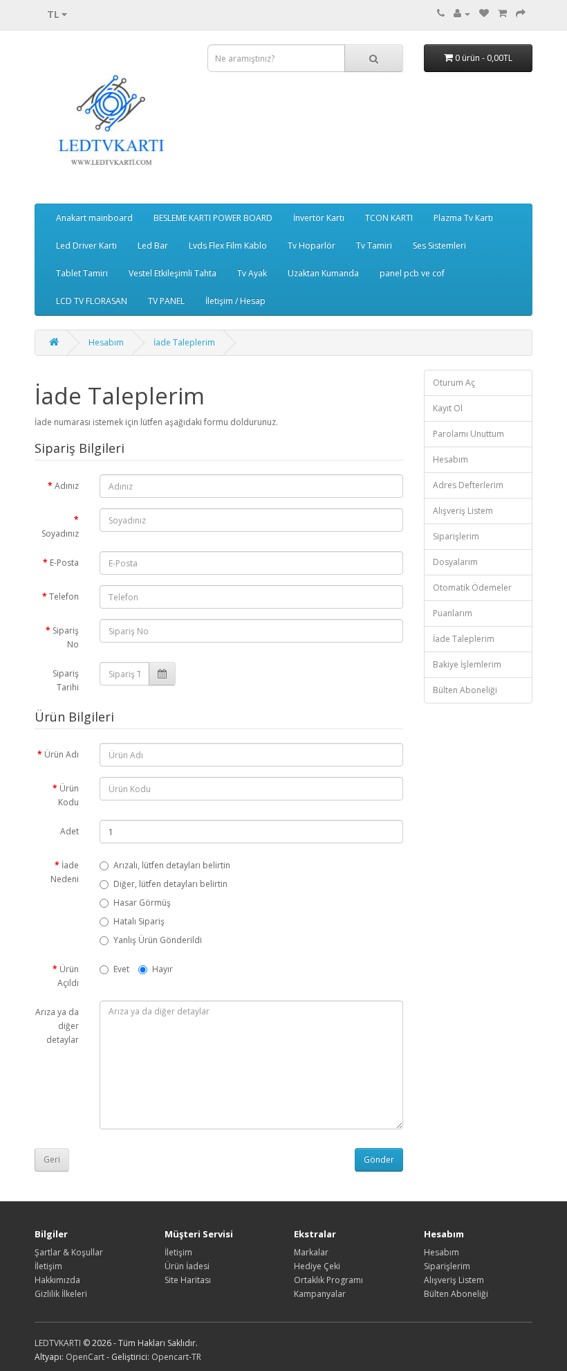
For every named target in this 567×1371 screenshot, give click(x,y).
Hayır (162, 969)
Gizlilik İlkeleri (61, 1294)
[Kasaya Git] (521, 13)
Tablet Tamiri (82, 273)
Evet (121, 969)
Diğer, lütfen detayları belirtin (170, 884)
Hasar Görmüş (142, 902)
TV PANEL (166, 301)
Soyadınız (60, 533)
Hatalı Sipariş (139, 921)
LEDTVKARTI (58, 1343)
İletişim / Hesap (235, 301)
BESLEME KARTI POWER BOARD (213, 218)
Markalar (311, 1252)
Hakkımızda (57, 1280)
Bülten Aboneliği (465, 690)
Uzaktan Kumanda (323, 273)
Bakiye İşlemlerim (467, 664)
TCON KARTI (389, 218)
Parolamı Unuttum (468, 434)
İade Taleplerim (184, 342)
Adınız (67, 486)
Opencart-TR (176, 1357)
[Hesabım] (462, 13)
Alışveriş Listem (463, 511)
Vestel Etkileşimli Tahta (172, 273)
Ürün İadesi (187, 1266)
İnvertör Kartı (318, 218)
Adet (69, 831)
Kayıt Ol (448, 408)
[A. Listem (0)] (484, 13)
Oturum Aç (454, 382)
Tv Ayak (252, 273)
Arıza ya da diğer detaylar (57, 1026)
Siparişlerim (456, 536)
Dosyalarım (455, 562)
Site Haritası (188, 1280)
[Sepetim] (502, 13)
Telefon (64, 596)
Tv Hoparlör (311, 245)
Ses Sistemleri (439, 245)
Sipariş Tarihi (66, 680)
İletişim (48, 1266)
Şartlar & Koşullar (69, 1252)
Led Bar (153, 245)
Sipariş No (66, 637)
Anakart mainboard (94, 218)
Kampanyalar (320, 1294)
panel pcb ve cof (412, 273)
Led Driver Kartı (86, 245)
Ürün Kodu (68, 795)
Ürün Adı (61, 754)
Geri (52, 1159)
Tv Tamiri (374, 245)
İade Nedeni (64, 872)
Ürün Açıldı (68, 976)
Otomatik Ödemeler (472, 587)
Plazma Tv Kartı (463, 218)
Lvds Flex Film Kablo (228, 245)
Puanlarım (452, 613)
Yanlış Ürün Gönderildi (157, 940)
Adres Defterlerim (468, 485)
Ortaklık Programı (328, 1280)
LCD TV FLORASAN (91, 301)
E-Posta (64, 562)
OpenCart (85, 1357)
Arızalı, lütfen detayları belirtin (171, 865)
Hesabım (106, 342)
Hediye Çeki (317, 1266)
